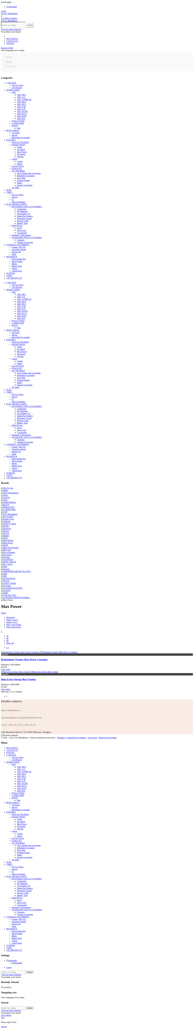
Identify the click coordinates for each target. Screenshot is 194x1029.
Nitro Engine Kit (19, 259)
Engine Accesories (24, 185)
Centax (20, 161)
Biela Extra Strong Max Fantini (18, 679)
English (13, 960)
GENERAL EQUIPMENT (17, 245)
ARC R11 (21, 118)
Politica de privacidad (108, 738)
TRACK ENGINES (20, 142)
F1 (13, 199)
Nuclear (20, 157)
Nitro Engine (17, 261)
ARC (14, 92)
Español (13, 7)
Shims (19, 183)
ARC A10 (21, 109)
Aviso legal (92, 738)
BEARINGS (11, 257)
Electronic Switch (24, 218)
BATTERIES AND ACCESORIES (27, 207)
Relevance (10, 617)
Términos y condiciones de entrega (71, 738)
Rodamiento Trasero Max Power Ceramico (24, 659)
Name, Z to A (12, 622)
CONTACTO (12, 41)
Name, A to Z (12, 620)
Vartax (19, 164)
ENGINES (11, 140)
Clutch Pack (17, 271)
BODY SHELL (13, 130)
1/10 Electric (17, 87)
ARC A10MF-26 (24, 99)
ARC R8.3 (21, 95)
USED (9, 276)
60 (7, 641)
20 (7, 636)
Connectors (21, 209)
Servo (19, 228)
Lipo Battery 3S (23, 214)
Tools (14, 254)
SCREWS (10, 273)
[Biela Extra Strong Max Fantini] (29, 672)
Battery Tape (22, 223)
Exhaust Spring (23, 180)
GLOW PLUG (18, 166)
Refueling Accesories (26, 176)
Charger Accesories (25, 242)
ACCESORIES (18, 171)
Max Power (22, 152)
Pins (18, 128)
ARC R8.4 (21, 102)
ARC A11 (21, 97)
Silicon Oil (16, 252)
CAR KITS (11, 83)
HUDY (15, 126)
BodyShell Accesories (21, 137)
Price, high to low (13, 627)
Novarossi (21, 154)
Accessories (22, 233)
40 (7, 638)
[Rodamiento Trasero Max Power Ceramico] (39, 652)
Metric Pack (17, 266)
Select (3, 613)
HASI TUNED (18, 121)
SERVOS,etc (17, 226)
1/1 (7, 647)
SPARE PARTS (13, 90)
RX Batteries (22, 211)
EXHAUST (17, 168)
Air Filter (15, 187)
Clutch (14, 159)
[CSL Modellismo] (9, 13)
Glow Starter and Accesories (29, 173)
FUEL (9, 190)
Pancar (14, 135)
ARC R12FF (22, 111)
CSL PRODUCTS (14, 278)
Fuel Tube (21, 178)
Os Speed (21, 149)
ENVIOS (10, 43)
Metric (14, 264)
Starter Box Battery (25, 216)
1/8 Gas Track (17, 85)
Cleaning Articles (19, 249)
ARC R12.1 (22, 114)
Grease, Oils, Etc (19, 247)
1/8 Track (16, 133)
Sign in (4, 1027)
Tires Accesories (18, 202)
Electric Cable (23, 221)
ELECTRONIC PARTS (16, 204)
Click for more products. (11, 29)
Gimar (19, 147)
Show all (10, 643)
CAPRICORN (18, 123)
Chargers (20, 240)
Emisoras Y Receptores (21, 235)
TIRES (9, 192)
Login (8, 967)
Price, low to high (13, 624)
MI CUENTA (12, 39)
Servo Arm (21, 230)
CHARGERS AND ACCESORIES (27, 237)
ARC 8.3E (21, 107)
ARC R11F (22, 116)
